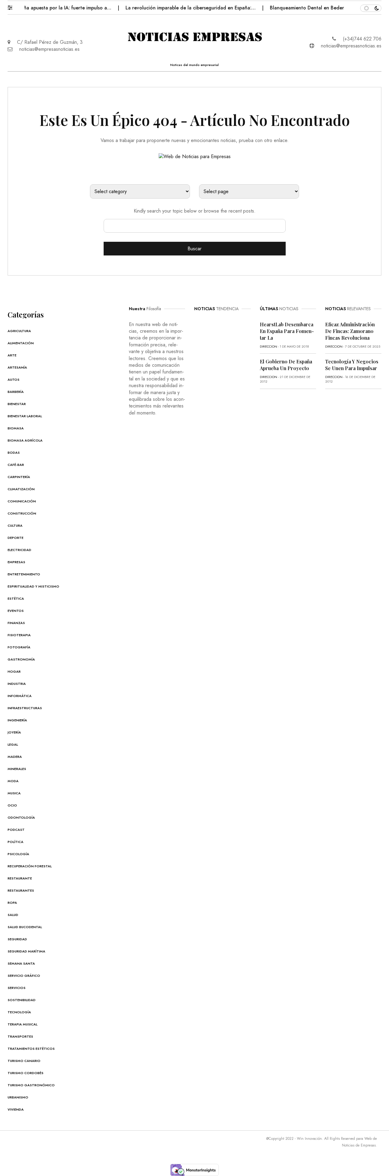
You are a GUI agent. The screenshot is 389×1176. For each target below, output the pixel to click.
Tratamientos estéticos (31, 1048)
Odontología (21, 817)
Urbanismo (18, 1097)
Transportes (20, 1036)
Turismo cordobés (25, 1072)
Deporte (15, 537)
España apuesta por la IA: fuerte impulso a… (50, 7)
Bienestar (17, 403)
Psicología (18, 854)
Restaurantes (21, 890)
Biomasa (16, 428)
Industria (17, 683)
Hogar (14, 671)
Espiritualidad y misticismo (33, 586)
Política (15, 841)
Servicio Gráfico (24, 975)
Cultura (15, 525)
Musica (14, 793)
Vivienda (16, 1109)
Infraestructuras (25, 708)
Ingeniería (17, 720)
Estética (16, 598)
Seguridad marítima (26, 951)
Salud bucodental (25, 926)
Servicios (17, 987)
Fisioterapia (19, 635)
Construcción (22, 513)
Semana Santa (21, 963)
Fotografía (19, 647)
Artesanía (17, 367)
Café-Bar (16, 464)
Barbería (16, 391)
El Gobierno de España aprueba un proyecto (286, 364)
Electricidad (19, 549)
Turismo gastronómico (31, 1085)
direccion (268, 346)
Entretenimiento (24, 574)
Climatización (21, 489)
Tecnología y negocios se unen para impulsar (351, 364)
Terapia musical (22, 1024)
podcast (16, 829)
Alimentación (21, 343)
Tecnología (19, 1012)
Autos (13, 379)
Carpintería (19, 476)
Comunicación (22, 501)
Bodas (14, 452)
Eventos (16, 610)
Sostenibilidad (22, 999)
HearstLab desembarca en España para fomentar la (287, 331)
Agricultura (19, 330)
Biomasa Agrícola (25, 440)
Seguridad (17, 939)
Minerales (17, 768)
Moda (13, 781)
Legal (13, 744)
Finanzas (16, 622)
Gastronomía (21, 659)
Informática (20, 695)
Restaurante (20, 878)
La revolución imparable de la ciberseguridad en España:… (179, 7)
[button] (13, 6)
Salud (13, 914)
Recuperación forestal (30, 866)
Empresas (16, 562)
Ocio (12, 805)
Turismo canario (24, 1060)
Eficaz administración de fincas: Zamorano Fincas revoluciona (350, 331)
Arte (12, 355)
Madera (15, 756)
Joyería (14, 732)
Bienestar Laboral (25, 416)
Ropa (12, 902)
